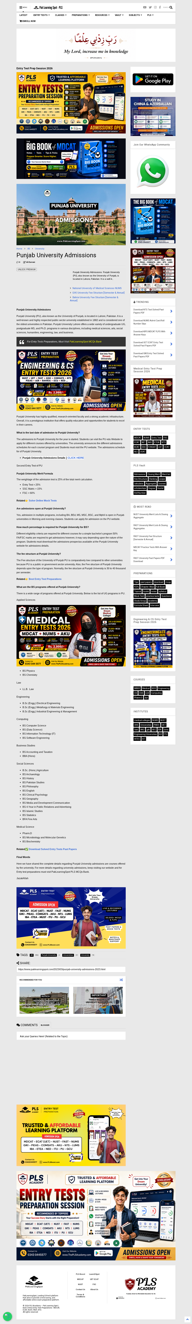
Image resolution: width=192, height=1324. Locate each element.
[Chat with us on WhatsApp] (7, 1316)
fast (136, 729)
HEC (154, 729)
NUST (163, 720)
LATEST (23, 15)
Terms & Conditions (80, 1296)
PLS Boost (80, 1274)
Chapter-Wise (147, 587)
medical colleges (142, 720)
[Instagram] (155, 7)
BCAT (137, 447)
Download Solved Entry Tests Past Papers (53, 849)
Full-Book (160, 587)
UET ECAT (94, 1279)
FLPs (136, 587)
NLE (136, 451)
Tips (136, 582)
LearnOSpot (94, 1274)
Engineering (164, 688)
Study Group (140, 601)
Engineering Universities (145, 734)
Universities (146, 725)
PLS (149, 15)
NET (144, 442)
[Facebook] (160, 7)
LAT (160, 447)
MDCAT (137, 437)
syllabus (162, 591)
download (158, 582)
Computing (156, 693)
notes (154, 591)
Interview (154, 605)
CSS (141, 693)
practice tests (152, 596)
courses (162, 483)
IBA (160, 729)
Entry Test (156, 437)
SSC (144, 447)
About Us (94, 1289)
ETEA (156, 442)
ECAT (137, 442)
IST (143, 739)
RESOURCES (101, 15)
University (39, 248)
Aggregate (151, 483)
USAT (143, 451)
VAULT (118, 15)
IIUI (160, 734)
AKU (150, 442)
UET (164, 725)
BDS (154, 688)
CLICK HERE (76, 457)
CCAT (167, 447)
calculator (139, 483)
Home (19, 248)
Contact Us (80, 1289)
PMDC (157, 725)
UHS (136, 725)
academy (152, 601)
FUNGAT (152, 447)
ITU (165, 734)
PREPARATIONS (80, 15)
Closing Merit (154, 474)
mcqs (168, 582)
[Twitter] (150, 7)
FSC (165, 437)
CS (135, 693)
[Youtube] (145, 7)
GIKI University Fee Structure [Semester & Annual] (98, 292)
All (28, 248)
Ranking (153, 479)
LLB (147, 693)
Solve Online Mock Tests (43, 500)
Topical (137, 591)
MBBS (137, 688)
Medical (146, 688)
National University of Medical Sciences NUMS (97, 288)
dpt (146, 697)
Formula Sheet (141, 605)
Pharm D (138, 697)
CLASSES (59, 15)
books (146, 591)
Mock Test (139, 596)
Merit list (166, 474)
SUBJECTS (134, 15)
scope (162, 479)
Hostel (161, 488)
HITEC (137, 739)
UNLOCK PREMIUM (27, 269)
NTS (164, 442)
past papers (146, 582)
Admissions (139, 474)
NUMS (147, 437)
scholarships (140, 488)
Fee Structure (140, 479)
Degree (151, 488)
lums (166, 729)
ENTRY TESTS (40, 15)
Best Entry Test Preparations (45, 579)
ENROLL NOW (29, 21)
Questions (166, 596)
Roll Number (140, 493)
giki (148, 729)
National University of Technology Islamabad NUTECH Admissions (41, 1006)
